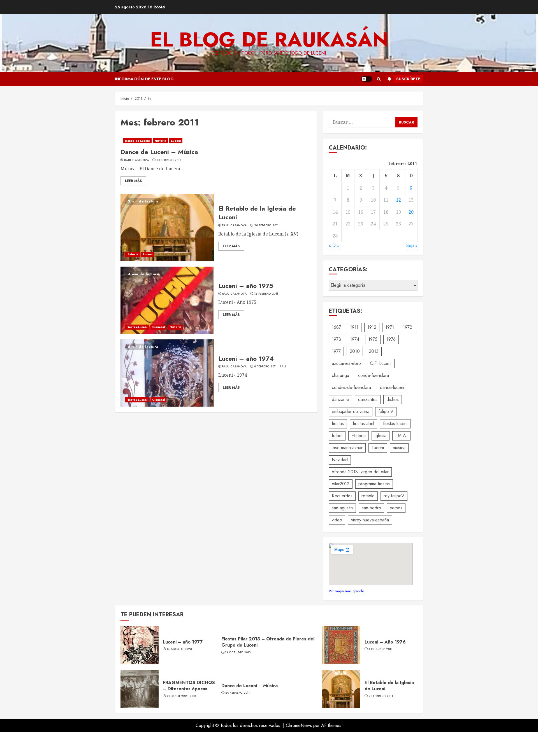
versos (396, 508)
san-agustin (342, 508)
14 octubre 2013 (238, 652)
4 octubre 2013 (380, 649)
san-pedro (371, 508)
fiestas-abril (363, 423)
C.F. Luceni (380, 363)
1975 (372, 339)
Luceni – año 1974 (246, 358)
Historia (160, 141)
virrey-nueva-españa (370, 520)
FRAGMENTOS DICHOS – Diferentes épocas (189, 685)
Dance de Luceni (137, 141)
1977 (336, 351)
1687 (336, 327)
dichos (392, 399)
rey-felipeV (394, 496)
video (337, 520)
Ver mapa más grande (346, 591)
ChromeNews (299, 725)
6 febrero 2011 (265, 367)
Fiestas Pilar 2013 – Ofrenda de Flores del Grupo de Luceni (267, 642)
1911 (354, 327)
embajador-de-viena (350, 411)
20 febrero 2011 (168, 160)
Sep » (412, 245)
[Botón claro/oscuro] (366, 79)
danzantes (367, 399)
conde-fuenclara (373, 375)
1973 (336, 339)
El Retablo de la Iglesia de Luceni (257, 213)
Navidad (340, 459)
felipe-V (385, 411)
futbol (337, 435)
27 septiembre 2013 (181, 696)
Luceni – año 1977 (183, 642)
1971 (389, 327)
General (158, 327)
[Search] (378, 79)
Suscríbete (408, 79)
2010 (355, 351)
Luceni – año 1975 (245, 285)
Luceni (176, 141)
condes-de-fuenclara (351, 387)
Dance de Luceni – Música (159, 151)
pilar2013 (340, 484)
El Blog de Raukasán (269, 39)
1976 (391, 339)
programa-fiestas (374, 484)
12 (398, 200)
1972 (407, 327)
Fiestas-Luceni (136, 327)
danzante (340, 399)
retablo (368, 496)
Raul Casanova (136, 160)
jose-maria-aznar (347, 447)
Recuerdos (342, 496)
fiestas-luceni (395, 423)
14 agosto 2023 (179, 649)
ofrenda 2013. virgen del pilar (360, 471)
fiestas (338, 423)
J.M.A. (401, 435)
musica (399, 447)
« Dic (334, 245)
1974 (354, 339)
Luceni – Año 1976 (385, 642)
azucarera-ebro (346, 363)
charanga (340, 375)
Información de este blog (144, 79)
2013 (374, 351)
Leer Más (133, 180)
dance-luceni (392, 387)
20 (411, 212)
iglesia (380, 435)
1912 (371, 327)
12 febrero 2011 (266, 294)
